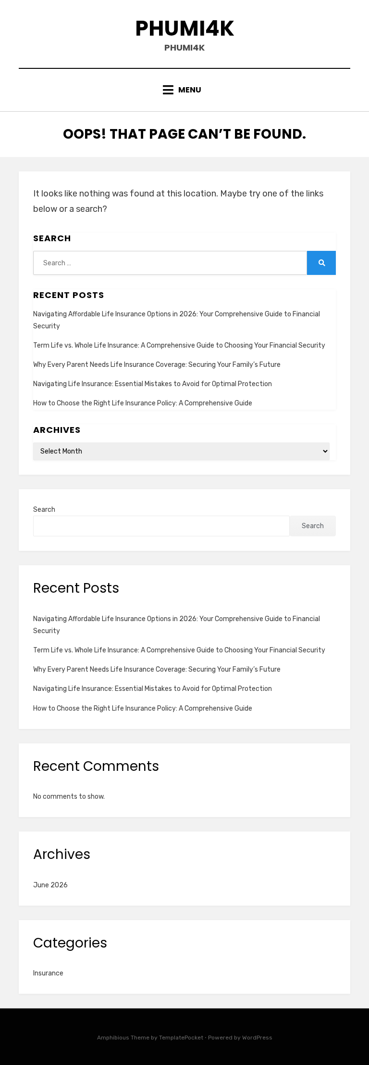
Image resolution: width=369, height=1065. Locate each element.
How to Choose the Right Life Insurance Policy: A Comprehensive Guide (142, 403)
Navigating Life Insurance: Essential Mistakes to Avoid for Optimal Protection (152, 384)
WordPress (257, 1037)
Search (44, 510)
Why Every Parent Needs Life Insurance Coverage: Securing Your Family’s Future (157, 365)
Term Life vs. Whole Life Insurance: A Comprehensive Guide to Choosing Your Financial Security (179, 345)
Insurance (48, 973)
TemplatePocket (181, 1037)
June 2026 (50, 885)
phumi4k (184, 28)
